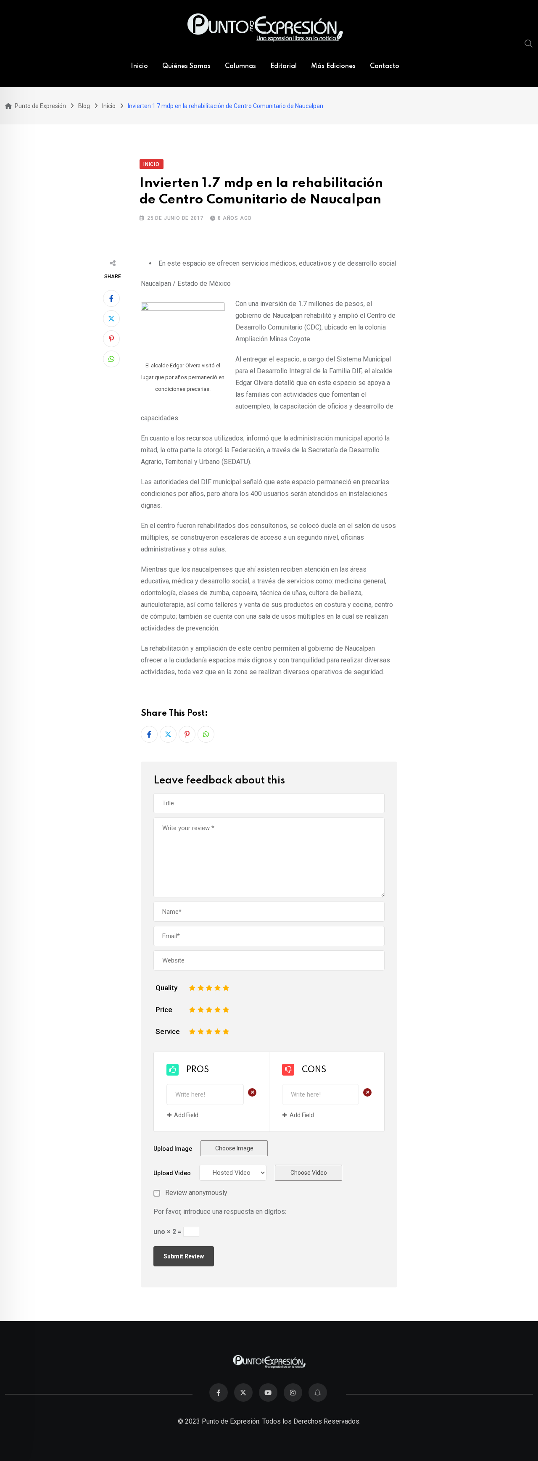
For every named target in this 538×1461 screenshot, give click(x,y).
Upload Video (172, 1173)
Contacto (384, 66)
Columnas (240, 66)
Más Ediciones (333, 66)
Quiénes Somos (186, 66)
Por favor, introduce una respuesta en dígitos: (219, 1212)
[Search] (529, 43)
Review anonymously (196, 1193)
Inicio (139, 66)
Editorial (283, 66)
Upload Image (172, 1148)
